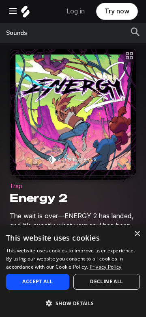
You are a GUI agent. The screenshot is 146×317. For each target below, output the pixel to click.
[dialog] (73, 271)
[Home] (25, 13)
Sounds (16, 33)
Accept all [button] (37, 281)
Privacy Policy (106, 266)
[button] (73, 303)
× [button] (137, 234)
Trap (16, 186)
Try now (117, 11)
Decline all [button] (106, 281)
